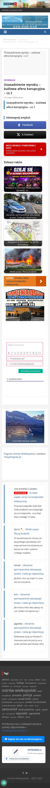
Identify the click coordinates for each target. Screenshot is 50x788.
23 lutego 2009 (10, 97)
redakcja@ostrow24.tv (14, 730)
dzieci (37, 679)
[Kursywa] (11, 352)
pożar (20, 705)
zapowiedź (34, 713)
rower (31, 705)
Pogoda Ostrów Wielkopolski (19, 453)
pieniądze (17, 695)
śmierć (21, 717)
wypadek (21, 713)
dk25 (25, 680)
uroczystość (10, 714)
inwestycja (11, 683)
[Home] (9, 39)
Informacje (9, 80)
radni (26, 706)
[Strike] (17, 352)
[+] (39, 353)
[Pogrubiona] (8, 352)
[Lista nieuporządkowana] (24, 352)
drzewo (31, 680)
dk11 (21, 680)
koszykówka (42, 683)
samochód (9, 709)
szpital (44, 709)
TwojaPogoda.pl (12, 456)
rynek (36, 706)
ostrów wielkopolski (19, 690)
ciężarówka (14, 680)
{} (36, 353)
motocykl (17, 686)
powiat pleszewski (9, 705)
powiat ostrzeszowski (36, 702)
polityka (37, 695)
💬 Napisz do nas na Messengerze (23, 739)
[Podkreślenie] (14, 352)
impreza (4, 683)
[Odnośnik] (33, 352)
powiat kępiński (19, 702)
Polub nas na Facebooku (19, 759)
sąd (3, 714)
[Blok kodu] (30, 352)
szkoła (38, 710)
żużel (28, 717)
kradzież (5, 686)
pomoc (4, 699)
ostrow (20, 97)
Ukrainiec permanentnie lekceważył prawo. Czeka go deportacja (29, 569)
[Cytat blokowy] (27, 352)
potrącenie (13, 699)
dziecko (43, 680)
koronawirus (30, 683)
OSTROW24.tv (35, 749)
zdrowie (5, 717)
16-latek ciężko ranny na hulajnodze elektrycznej (28, 497)
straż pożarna (26, 709)
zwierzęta (13, 717)
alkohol (5, 679)
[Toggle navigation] (5, 32)
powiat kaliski (24, 698)
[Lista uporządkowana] (21, 352)
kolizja (20, 682)
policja (27, 695)
